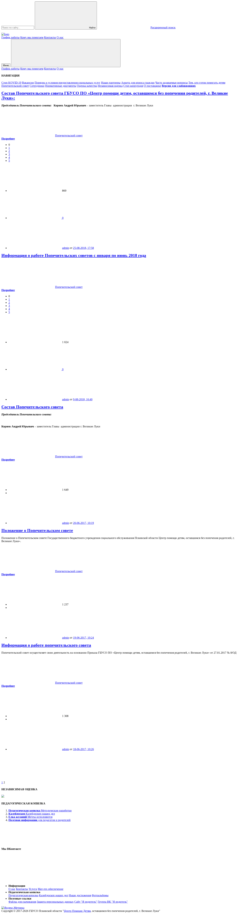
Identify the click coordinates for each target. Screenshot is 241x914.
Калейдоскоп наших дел (53, 895)
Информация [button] (16, 885)
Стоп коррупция (133, 85)
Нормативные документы (60, 85)
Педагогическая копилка (23, 895)
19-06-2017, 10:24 (83, 637)
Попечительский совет (15, 85)
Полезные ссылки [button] (19, 898)
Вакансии (28, 82)
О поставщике (152, 85)
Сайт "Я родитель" (85, 901)
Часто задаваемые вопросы (171, 82)
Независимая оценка (110, 85)
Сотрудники (37, 85)
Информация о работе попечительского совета (46, 645)
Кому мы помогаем (31, 37)
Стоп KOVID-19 (11, 82)
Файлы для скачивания (22, 901)
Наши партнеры (110, 82)
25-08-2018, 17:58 (83, 247)
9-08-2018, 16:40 (82, 399)
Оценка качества (87, 85)
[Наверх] (27, 879)
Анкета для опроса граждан (138, 82)
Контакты (50, 37)
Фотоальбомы (100, 895)
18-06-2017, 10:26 (83, 749)
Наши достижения (80, 895)
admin (65, 247)
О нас (60, 37)
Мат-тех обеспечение (50, 888)
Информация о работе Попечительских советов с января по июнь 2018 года (73, 255)
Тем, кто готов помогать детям (206, 82)
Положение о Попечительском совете (37, 530)
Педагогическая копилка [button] (24, 892)
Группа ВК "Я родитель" (113, 901)
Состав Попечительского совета (32, 407)
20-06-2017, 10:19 (83, 522)
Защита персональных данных (55, 901)
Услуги (33, 888)
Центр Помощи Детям (77, 910)
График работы (10, 37)
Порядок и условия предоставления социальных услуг (67, 82)
